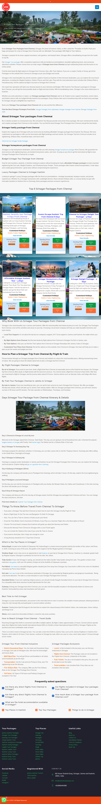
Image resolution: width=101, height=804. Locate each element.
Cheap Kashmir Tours (9, 740)
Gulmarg (38, 735)
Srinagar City (39, 733)
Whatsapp (24, 240)
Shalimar (44, 553)
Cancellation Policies (75, 740)
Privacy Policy (73, 745)
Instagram (5, 782)
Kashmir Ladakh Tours (9, 749)
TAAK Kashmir (31, 775)
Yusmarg (38, 745)
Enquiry (24, 245)
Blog (70, 733)
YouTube (5, 778)
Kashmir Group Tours (9, 756)
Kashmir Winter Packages (10, 754)
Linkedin (4, 775)
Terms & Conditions (75, 742)
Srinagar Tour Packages (9, 735)
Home (5, 28)
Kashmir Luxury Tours (9, 752)
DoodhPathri (39, 742)
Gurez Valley (39, 754)
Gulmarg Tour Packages (9, 738)
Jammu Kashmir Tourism (35, 773)
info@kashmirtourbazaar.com (64, 781)
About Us (72, 735)
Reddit (4, 780)
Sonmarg (38, 740)
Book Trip (72, 747)
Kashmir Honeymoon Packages (12, 742)
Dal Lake (12, 573)
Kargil (37, 747)
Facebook (5, 773)
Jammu (37, 759)
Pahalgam (38, 738)
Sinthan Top (39, 756)
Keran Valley (39, 752)
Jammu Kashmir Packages (10, 733)
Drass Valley (39, 749)
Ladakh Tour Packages (9, 747)
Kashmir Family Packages (10, 745)
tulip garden (13, 562)
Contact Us (72, 738)
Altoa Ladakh (31, 778)
